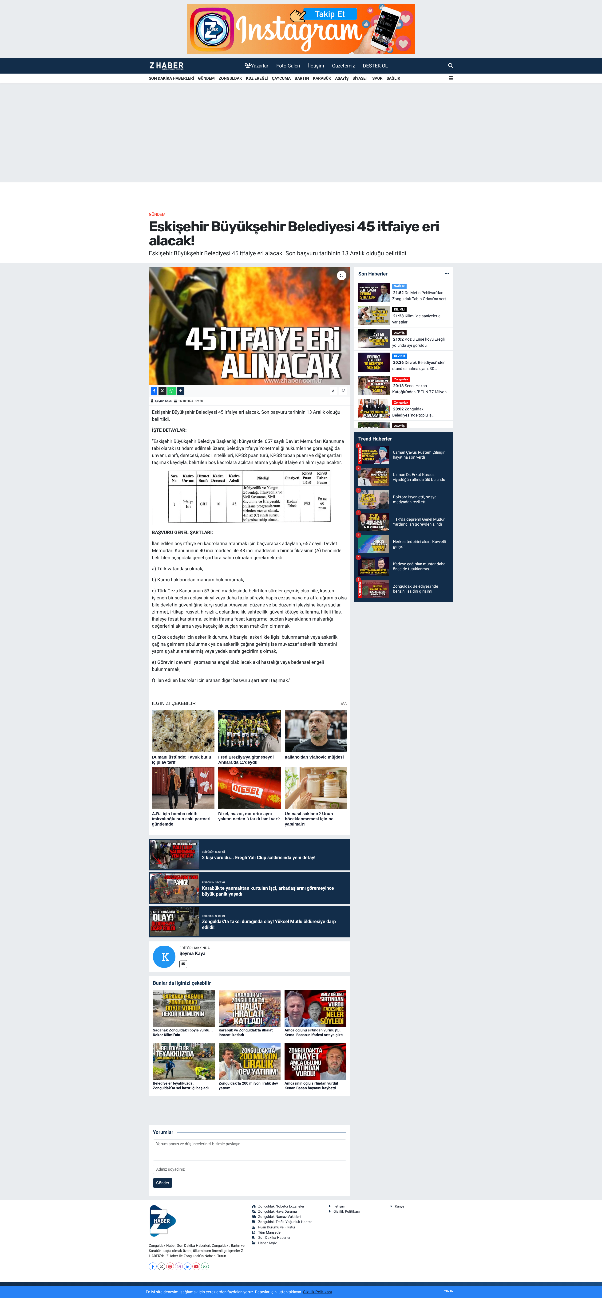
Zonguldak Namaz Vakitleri (279, 1217)
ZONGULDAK (230, 78)
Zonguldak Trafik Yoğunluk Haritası (285, 1222)
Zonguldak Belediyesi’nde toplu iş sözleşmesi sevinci (412, 412)
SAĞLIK (393, 78)
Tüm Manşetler (270, 1232)
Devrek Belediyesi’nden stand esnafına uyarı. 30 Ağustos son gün (418, 366)
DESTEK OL (375, 66)
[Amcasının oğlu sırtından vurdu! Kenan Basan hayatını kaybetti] (315, 1061)
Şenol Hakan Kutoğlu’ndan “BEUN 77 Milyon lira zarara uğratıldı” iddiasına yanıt (419, 389)
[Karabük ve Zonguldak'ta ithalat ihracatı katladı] (250, 1008)
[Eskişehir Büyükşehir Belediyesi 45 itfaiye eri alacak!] (249, 326)
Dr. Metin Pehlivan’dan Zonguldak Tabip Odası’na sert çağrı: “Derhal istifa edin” (419, 296)
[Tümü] (447, 273)
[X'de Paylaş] (162, 391)
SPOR (377, 78)
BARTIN (302, 78)
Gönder (162, 1182)
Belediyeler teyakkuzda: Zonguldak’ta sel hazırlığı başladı (181, 1085)
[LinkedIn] (187, 1266)
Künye (399, 1206)
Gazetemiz (343, 66)
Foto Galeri (288, 66)
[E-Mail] (183, 964)
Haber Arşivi (267, 1243)
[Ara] (450, 65)
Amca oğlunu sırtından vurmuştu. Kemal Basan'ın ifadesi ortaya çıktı (314, 1032)
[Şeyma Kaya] (164, 956)
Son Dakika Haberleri (274, 1237)
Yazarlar (259, 66)
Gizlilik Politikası (346, 1211)
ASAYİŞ (342, 78)
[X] (161, 1266)
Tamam (449, 1291)
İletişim (316, 66)
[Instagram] (179, 1266)
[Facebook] (153, 1266)
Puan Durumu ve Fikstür (276, 1227)
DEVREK (399, 356)
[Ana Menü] (451, 79)
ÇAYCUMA (281, 78)
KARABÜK (322, 78)
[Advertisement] (301, 145)
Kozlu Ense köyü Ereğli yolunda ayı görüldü (418, 342)
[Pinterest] (170, 1266)
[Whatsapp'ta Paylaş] (171, 391)
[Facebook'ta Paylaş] (154, 391)
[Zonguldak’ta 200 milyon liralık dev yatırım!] (250, 1061)
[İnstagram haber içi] (301, 28)
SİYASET (360, 78)
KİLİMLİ (399, 309)
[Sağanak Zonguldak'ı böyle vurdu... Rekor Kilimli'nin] (184, 1008)
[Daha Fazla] (180, 391)
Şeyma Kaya (163, 401)
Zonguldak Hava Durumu (277, 1211)
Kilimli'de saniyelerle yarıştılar (416, 319)
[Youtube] (196, 1266)
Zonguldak (401, 379)
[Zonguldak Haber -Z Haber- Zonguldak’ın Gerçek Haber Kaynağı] (166, 65)
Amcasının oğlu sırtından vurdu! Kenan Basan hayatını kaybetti (311, 1085)
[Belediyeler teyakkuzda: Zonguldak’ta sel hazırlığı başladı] (184, 1061)
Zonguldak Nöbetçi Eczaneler (281, 1206)
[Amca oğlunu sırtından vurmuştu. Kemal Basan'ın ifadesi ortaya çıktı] (315, 1008)
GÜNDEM (206, 78)
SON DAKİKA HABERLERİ (171, 78)
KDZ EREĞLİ (257, 78)
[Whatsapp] (205, 1266)
